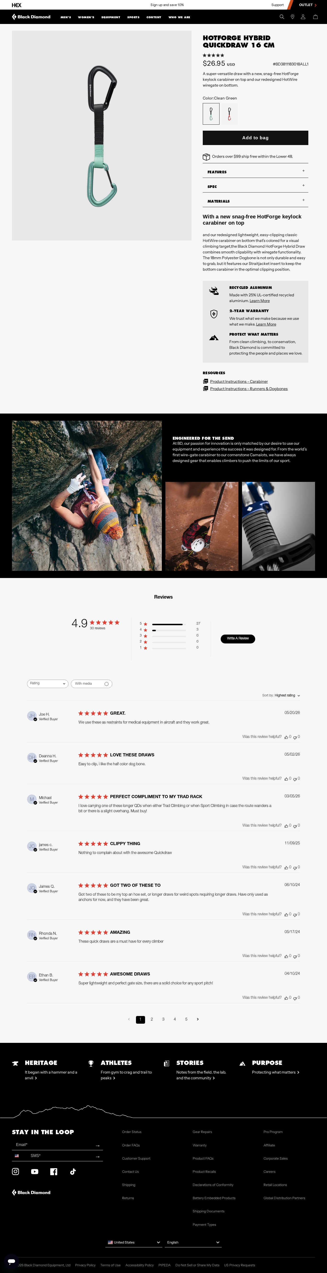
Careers (270, 1171)
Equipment (110, 17)
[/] (31, 17)
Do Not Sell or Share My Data (197, 1265)
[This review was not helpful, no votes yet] (295, 737)
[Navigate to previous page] (129, 1020)
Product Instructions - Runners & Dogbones (249, 388)
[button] (66, 17)
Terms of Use (110, 1265)
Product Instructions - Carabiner (239, 381)
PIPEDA (164, 1265)
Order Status (131, 1132)
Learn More (260, 300)
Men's (66, 17)
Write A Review (238, 638)
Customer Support (136, 1158)
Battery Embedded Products (214, 1198)
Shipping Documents (209, 1211)
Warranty (200, 1145)
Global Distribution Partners (284, 1198)
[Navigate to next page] (198, 1020)
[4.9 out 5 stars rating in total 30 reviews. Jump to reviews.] (214, 55)
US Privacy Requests (239, 1265)
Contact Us (130, 1171)
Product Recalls (204, 1171)
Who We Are (179, 17)
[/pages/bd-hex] (17, 5)
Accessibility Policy (139, 1265)
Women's (86, 17)
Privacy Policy (85, 1265)
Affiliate (269, 1145)
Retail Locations (275, 1185)
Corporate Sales (276, 1158)
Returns (128, 1198)
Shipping (128, 1185)
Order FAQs (131, 1145)
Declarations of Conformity (213, 1185)
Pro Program (273, 1132)
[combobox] (47, 684)
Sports (133, 17)
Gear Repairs (202, 1132)
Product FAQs (203, 1158)
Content (154, 17)
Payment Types (204, 1224)
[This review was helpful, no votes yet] (286, 737)
